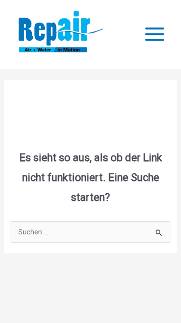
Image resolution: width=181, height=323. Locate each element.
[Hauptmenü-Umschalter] (154, 34)
